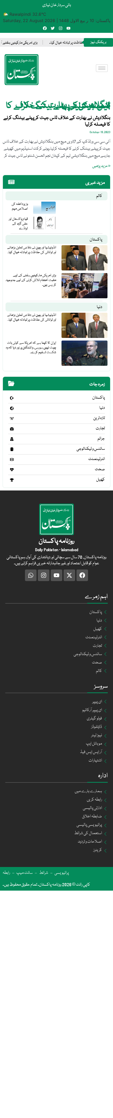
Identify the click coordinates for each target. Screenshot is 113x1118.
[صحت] (12, 469)
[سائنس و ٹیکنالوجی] (12, 449)
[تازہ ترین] (12, 418)
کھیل (100, 480)
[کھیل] (12, 480)
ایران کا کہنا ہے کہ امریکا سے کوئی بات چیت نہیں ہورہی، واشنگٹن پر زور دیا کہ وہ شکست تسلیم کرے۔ (31, 347)
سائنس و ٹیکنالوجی (90, 449)
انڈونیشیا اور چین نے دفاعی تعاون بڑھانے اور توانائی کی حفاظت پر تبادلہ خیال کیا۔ (31, 250)
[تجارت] (12, 428)
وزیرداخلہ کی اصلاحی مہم (20, 206)
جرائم (101, 439)
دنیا (99, 307)
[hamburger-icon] (102, 68)
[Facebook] (45, 28)
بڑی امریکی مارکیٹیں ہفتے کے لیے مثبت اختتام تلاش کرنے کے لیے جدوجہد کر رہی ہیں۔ (31, 280)
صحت (100, 469)
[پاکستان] (12, 398)
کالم (99, 196)
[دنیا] (12, 408)
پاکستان (96, 240)
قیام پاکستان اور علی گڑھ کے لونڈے (18, 223)
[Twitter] (53, 28)
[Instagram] (61, 28)
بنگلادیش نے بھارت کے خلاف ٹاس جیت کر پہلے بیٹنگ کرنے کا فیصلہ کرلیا (56, 121)
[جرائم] (12, 439)
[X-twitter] (69, 575)
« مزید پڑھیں (101, 166)
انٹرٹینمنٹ (96, 459)
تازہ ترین (99, 418)
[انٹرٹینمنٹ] (12, 459)
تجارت (100, 428)
